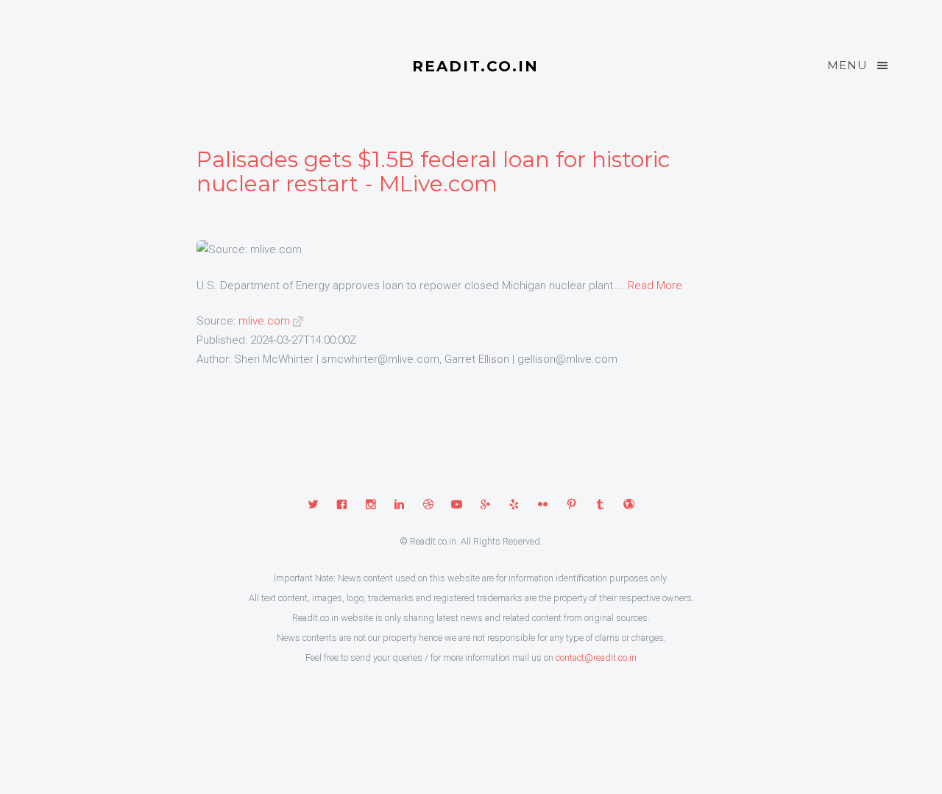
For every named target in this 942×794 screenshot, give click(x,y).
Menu (847, 65)
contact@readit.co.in (596, 657)
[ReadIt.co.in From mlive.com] (298, 320)
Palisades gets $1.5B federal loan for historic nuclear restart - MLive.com (433, 171)
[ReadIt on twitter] (313, 505)
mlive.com (264, 320)
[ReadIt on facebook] (342, 505)
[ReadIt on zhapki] (629, 505)
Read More (655, 285)
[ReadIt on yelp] (514, 505)
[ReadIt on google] (485, 505)
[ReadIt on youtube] (457, 505)
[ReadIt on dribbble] (428, 505)
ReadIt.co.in (475, 66)
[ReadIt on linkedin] (399, 505)
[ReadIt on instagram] (370, 505)
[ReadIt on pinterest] (571, 505)
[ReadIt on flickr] (543, 505)
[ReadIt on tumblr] (600, 505)
